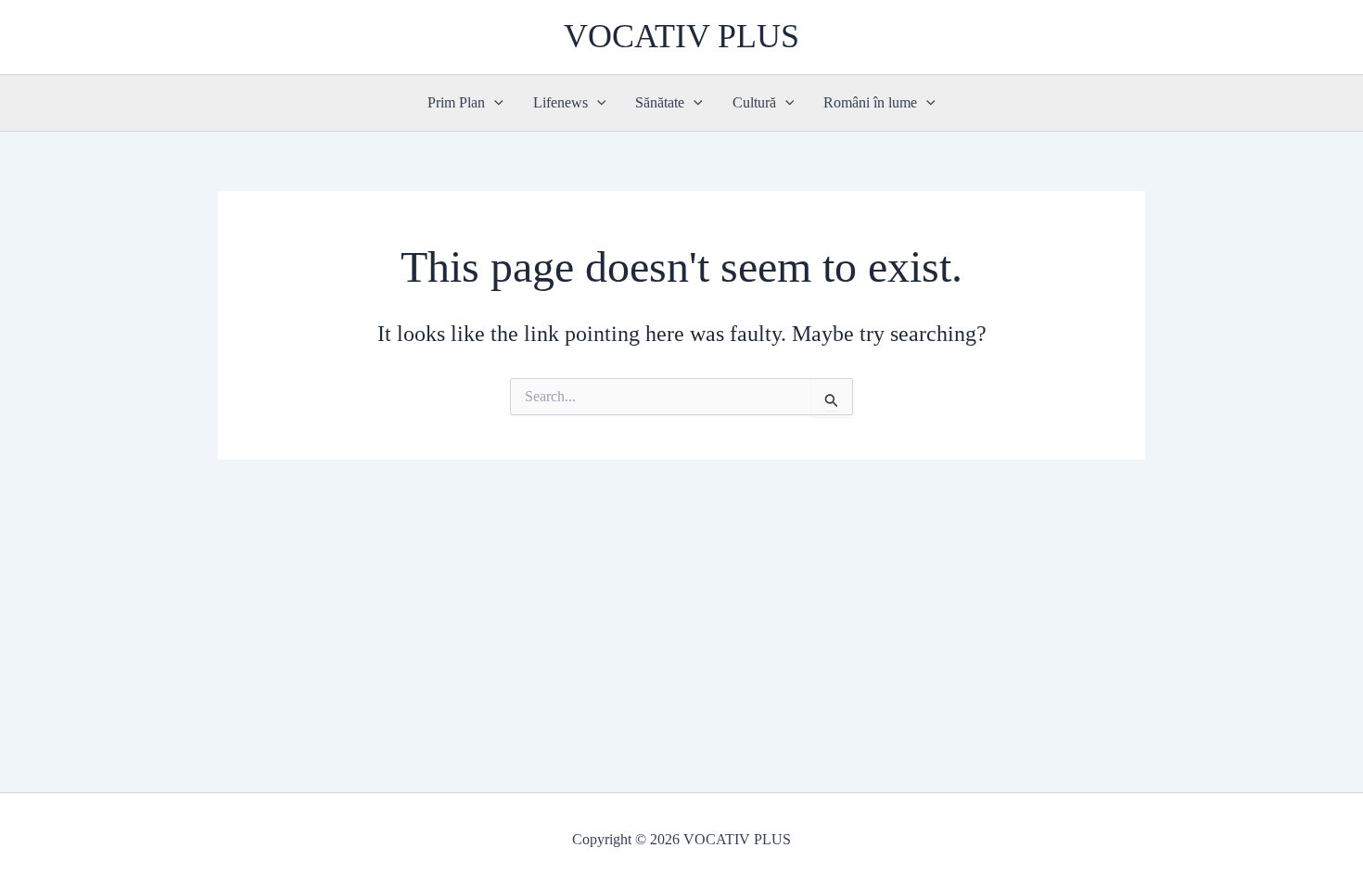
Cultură (754, 102)
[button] (494, 103)
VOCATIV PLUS (681, 36)
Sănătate (659, 102)
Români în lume (870, 102)
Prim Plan (456, 102)
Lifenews (560, 102)
